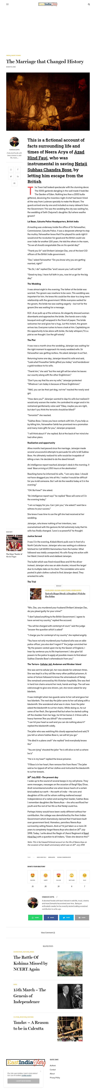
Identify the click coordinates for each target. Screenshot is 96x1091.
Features (26, 952)
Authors (53, 1066)
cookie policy (26, 1075)
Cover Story (49, 590)
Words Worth (76, 590)
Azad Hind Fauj (41, 857)
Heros (8, 55)
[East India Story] (48, 4)
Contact (53, 1070)
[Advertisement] (48, 27)
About (52, 1074)
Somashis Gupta (14, 149)
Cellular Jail (46, 664)
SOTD (15, 984)
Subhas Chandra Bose (64, 857)
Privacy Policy (55, 1078)
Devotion (23, 1017)
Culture (57, 590)
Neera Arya (51, 857)
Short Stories (16, 55)
